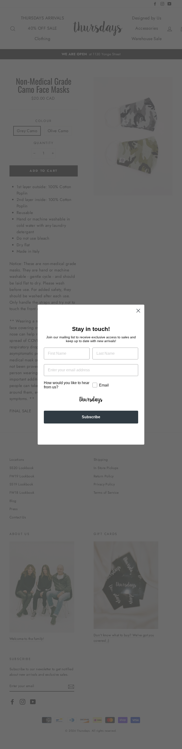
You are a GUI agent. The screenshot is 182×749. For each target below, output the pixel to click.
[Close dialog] (138, 311)
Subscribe (91, 417)
